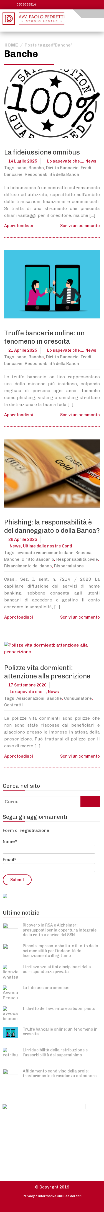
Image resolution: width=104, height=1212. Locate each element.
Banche (36, 167)
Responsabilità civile (77, 559)
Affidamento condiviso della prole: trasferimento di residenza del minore (60, 1073)
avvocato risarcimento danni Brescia (54, 552)
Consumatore (78, 698)
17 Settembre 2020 (27, 685)
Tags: (10, 167)
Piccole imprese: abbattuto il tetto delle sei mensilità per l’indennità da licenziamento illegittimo (60, 950)
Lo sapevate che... (65, 161)
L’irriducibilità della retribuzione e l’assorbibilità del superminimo (55, 1052)
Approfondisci (18, 225)
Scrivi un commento (80, 226)
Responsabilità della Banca (52, 174)
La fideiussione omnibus (42, 152)
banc (21, 167)
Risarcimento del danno (28, 565)
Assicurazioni (30, 698)
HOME (11, 45)
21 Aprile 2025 (22, 350)
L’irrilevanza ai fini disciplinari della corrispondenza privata (57, 969)
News (91, 161)
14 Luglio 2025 (22, 161)
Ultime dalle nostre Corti (47, 546)
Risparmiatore (69, 565)
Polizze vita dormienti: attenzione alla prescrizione (47, 672)
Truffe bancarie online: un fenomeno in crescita (44, 337)
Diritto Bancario (62, 167)
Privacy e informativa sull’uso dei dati (52, 1196)
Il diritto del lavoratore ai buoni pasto (59, 1008)
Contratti (13, 705)
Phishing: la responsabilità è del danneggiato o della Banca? (52, 526)
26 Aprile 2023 (22, 539)
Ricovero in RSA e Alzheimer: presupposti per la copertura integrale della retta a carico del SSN (60, 930)
